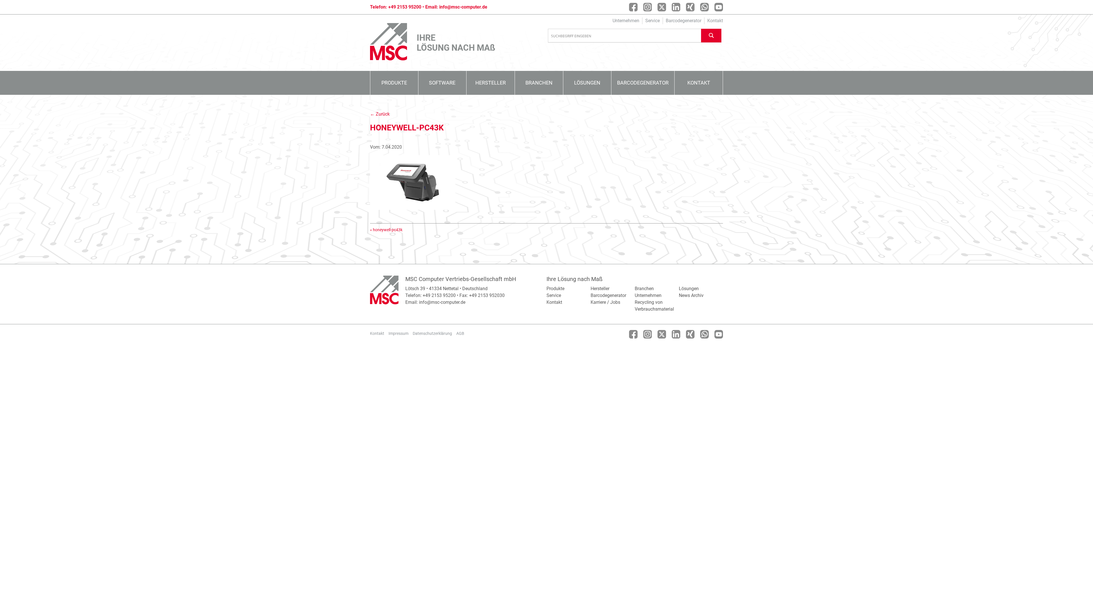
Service (652, 20)
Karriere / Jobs (605, 302)
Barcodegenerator (683, 20)
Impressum (398, 333)
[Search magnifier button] (711, 35)
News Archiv (691, 295)
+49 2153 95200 (404, 7)
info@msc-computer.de (463, 7)
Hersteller (490, 83)
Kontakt (715, 20)
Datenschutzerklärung (432, 333)
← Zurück (380, 114)
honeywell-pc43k (387, 229)
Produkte (394, 83)
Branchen (538, 83)
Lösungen (587, 83)
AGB (460, 333)
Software (442, 83)
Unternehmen (626, 20)
